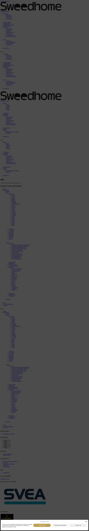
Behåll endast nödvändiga (60, 525)
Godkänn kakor (42, 525)
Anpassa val (78, 525)
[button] (86, 521)
